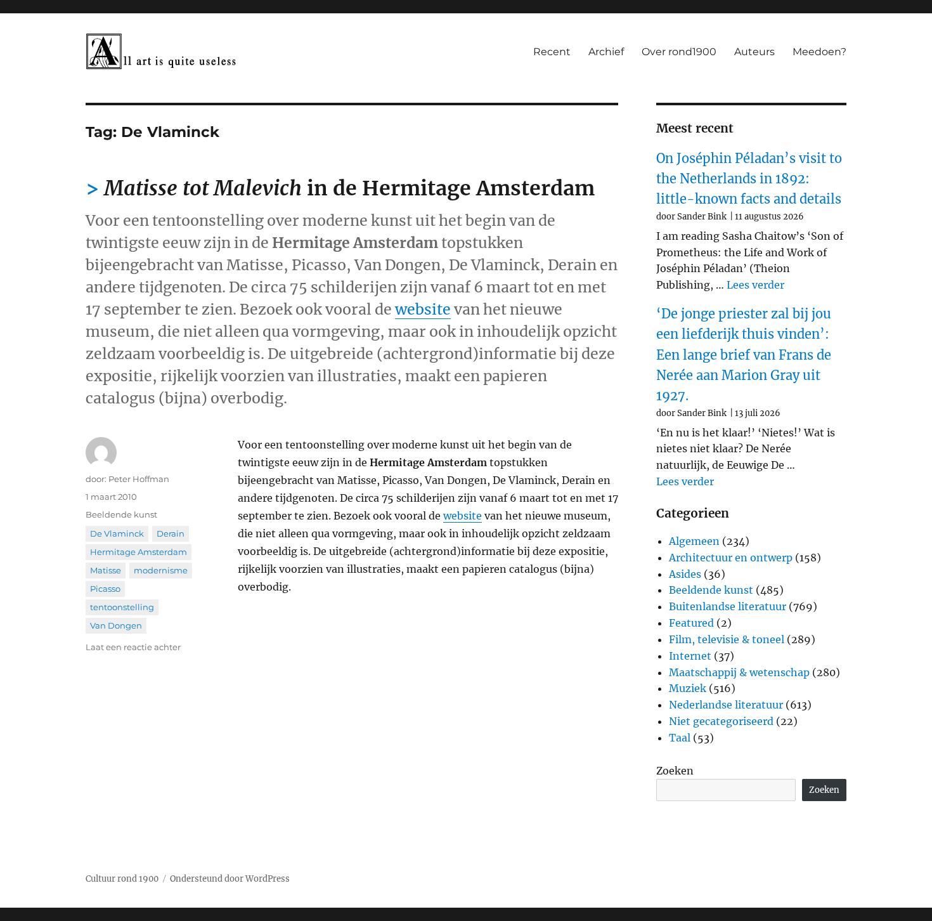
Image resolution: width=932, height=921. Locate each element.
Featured (691, 623)
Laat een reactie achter (133, 647)
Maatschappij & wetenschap (739, 672)
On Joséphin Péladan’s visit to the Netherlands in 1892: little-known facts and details (749, 178)
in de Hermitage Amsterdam (349, 188)
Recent (552, 52)
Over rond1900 (679, 52)
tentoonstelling (122, 607)
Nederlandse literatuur (726, 704)
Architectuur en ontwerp (731, 557)
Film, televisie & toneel (726, 639)
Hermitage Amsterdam (138, 552)
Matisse (105, 570)
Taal (679, 737)
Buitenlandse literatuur (727, 606)
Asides (685, 574)
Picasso (105, 589)
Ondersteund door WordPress (230, 878)
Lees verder (755, 284)
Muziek (687, 688)
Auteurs (754, 52)
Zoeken (675, 770)
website (423, 309)
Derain (170, 533)
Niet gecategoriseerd (721, 721)
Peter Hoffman (138, 479)
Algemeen (694, 541)
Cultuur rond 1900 (122, 878)
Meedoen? (819, 52)
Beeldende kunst (121, 514)
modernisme (161, 570)
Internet (690, 656)
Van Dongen (116, 625)
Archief (606, 52)
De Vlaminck (117, 533)
